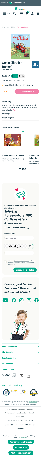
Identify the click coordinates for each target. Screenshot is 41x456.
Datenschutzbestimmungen (21, 261)
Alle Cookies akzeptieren (21, 452)
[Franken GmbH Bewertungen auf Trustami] (21, 392)
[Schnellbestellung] (20, 13)
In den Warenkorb (27, 91)
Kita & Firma (18, 3)
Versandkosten (33, 402)
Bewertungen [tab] (6, 113)
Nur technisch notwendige (21, 441)
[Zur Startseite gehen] (20, 9)
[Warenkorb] (37, 13)
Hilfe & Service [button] (7, 352)
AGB (19, 263)
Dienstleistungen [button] (9, 357)
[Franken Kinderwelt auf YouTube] (5, 300)
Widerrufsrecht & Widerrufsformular (13, 425)
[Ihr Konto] (32, 13)
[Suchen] (14, 13)
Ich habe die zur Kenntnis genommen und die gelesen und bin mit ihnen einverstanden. (22, 262)
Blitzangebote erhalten (25, 269)
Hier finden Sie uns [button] (9, 346)
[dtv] (35, 64)
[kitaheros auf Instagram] (29, 300)
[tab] (20, 106)
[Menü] (5, 13)
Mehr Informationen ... (23, 438)
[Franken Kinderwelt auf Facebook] (14, 300)
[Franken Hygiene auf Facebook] (36, 300)
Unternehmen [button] (7, 363)
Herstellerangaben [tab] (8, 118)
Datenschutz (20, 429)
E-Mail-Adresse (10, 233)
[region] (20, 46)
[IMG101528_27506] (20, 46)
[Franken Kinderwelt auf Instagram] (21, 300)
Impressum (32, 425)
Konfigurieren (21, 447)
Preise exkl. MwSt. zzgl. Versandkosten (13, 80)
